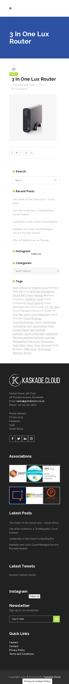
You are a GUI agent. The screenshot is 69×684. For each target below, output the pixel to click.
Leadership (37, 333)
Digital (25, 330)
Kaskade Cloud (26, 85)
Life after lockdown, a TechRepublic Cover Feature (33, 531)
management (20, 341)
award (16, 295)
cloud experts (35, 303)
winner (27, 353)
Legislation (51, 333)
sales (22, 345)
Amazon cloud (40, 287)
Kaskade (41, 330)
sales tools (33, 345)
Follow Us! (36, 254)
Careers (13, 642)
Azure (30, 295)
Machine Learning (43, 337)
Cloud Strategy (32, 318)
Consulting (19, 326)
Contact (13, 646)
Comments (21, 89)
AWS (23, 295)
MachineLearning (23, 337)
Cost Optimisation (37, 326)
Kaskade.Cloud (52, 677)
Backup (39, 295)
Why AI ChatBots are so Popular (31, 240)
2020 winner (20, 287)
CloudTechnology (23, 322)
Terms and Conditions (21, 654)
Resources (47, 341)
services (46, 345)
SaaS (16, 345)
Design (17, 330)
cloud (39, 299)
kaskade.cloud (21, 333)
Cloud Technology (45, 322)
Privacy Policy (17, 650)
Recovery (35, 341)
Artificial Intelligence (42, 291)
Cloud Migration (40, 314)
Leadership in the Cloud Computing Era (35, 221)
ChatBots (30, 299)
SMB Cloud (30, 349)
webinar (18, 353)
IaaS (32, 330)
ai (29, 287)
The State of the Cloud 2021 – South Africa (33, 523)
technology (44, 349)
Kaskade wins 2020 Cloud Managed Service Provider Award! (34, 546)
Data (51, 326)
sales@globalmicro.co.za (30, 401)
